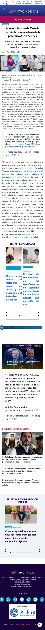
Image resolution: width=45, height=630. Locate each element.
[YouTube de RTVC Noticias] (22, 599)
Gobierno (28, 267)
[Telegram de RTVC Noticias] (35, 599)
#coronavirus (31, 234)
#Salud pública (17, 237)
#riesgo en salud (31, 237)
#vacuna (21, 234)
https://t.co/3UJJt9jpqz (29, 144)
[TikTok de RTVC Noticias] (28, 599)
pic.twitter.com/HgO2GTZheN (19, 147)
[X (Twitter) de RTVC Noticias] (8, 599)
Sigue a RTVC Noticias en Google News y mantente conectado (23, 327)
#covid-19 (6, 237)
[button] (19, 315)
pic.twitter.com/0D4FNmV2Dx (20, 410)
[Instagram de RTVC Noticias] (15, 599)
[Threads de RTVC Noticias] (42, 599)
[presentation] (6, 312)
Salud (5, 24)
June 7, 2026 (11, 419)
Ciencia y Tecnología (13, 268)
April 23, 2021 (12, 155)
